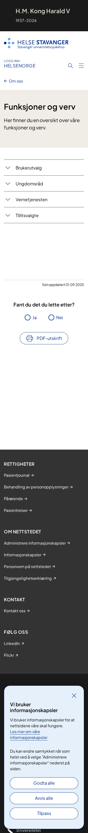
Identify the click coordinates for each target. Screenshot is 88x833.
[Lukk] (74, 695)
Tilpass (44, 813)
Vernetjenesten (31, 199)
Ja (35, 317)
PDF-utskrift (49, 338)
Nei (59, 317)
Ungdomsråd (29, 183)
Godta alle (44, 783)
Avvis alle (44, 798)
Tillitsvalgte (27, 215)
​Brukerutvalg (29, 167)
